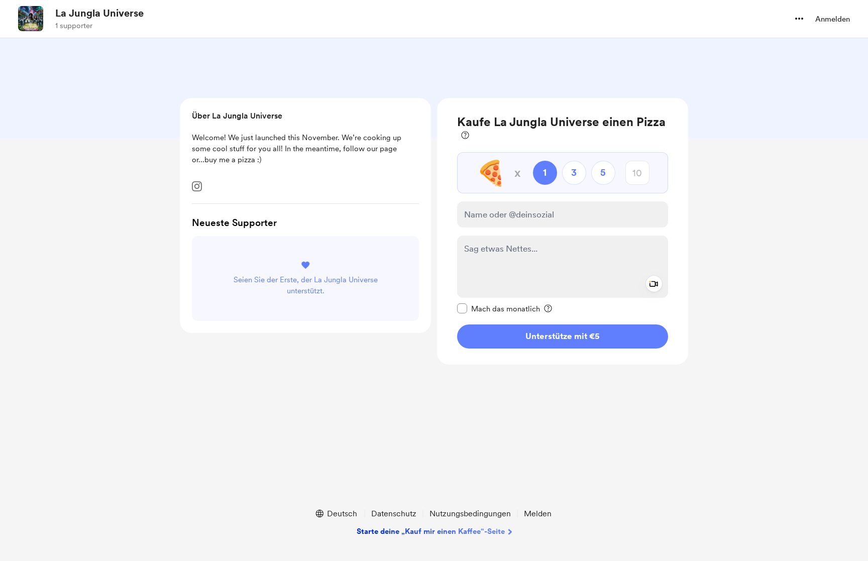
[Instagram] (197, 186)
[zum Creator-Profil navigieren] (30, 18)
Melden (538, 513)
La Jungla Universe (99, 13)
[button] (799, 19)
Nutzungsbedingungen (470, 513)
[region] (562, 231)
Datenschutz (393, 513)
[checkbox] (498, 308)
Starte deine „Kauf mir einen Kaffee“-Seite (431, 531)
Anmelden (832, 19)
